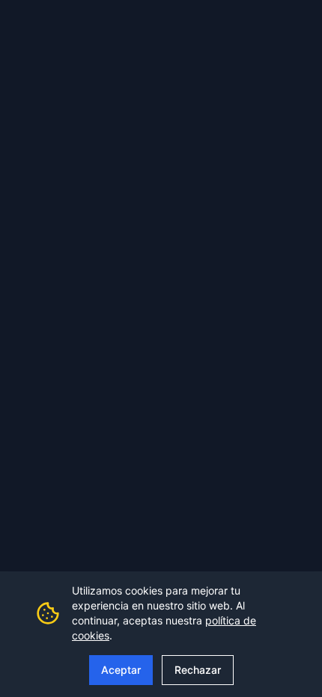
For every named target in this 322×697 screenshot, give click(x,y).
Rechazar (197, 669)
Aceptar (121, 669)
